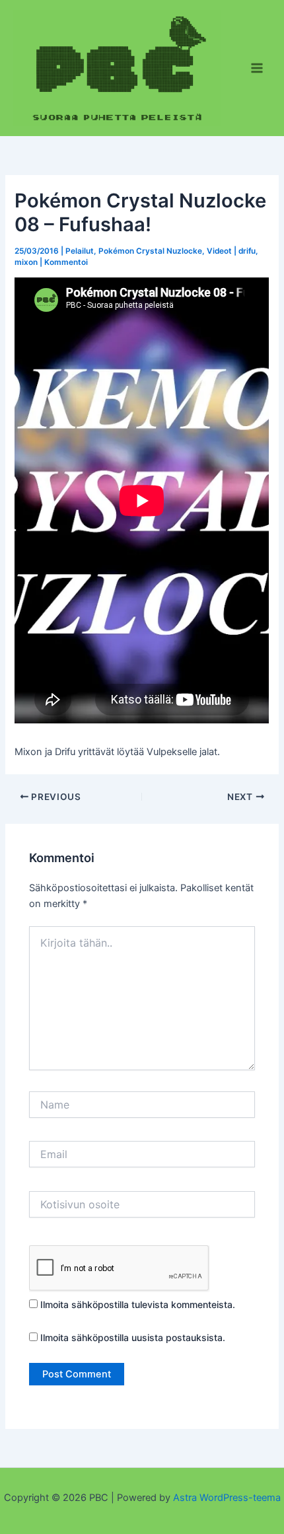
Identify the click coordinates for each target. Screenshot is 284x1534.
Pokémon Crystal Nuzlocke (150, 251)
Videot (219, 251)
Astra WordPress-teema (227, 1498)
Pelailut (79, 251)
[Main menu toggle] (257, 68)
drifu (247, 251)
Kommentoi (66, 262)
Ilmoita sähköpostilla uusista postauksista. (132, 1337)
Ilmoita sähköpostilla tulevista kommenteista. (137, 1304)
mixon (26, 262)
